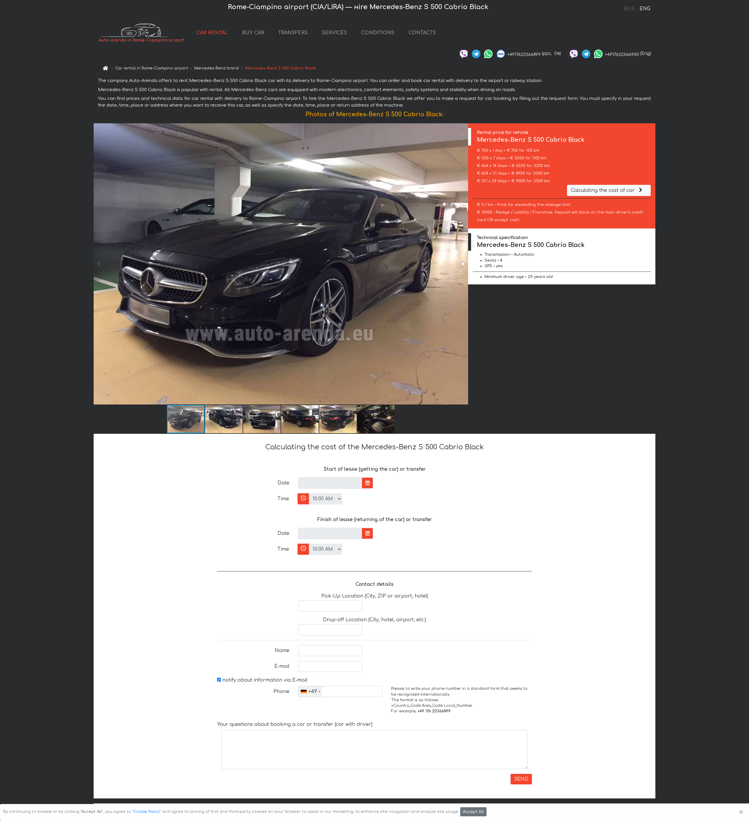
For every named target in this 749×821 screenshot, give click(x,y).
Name (282, 650)
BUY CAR (253, 32)
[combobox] (310, 691)
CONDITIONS (377, 32)
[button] (463, 264)
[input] (330, 483)
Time (283, 498)
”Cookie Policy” (146, 812)
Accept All (473, 812)
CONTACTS (422, 32)
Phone (281, 691)
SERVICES (334, 32)
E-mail (281, 666)
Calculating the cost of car (603, 190)
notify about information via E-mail (264, 680)
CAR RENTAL (212, 32)
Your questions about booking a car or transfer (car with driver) (294, 724)
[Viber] (463, 53)
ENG (645, 8)
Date (283, 483)
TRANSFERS (293, 32)
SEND (521, 779)
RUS (629, 8)
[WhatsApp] (488, 53)
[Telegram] (476, 53)
